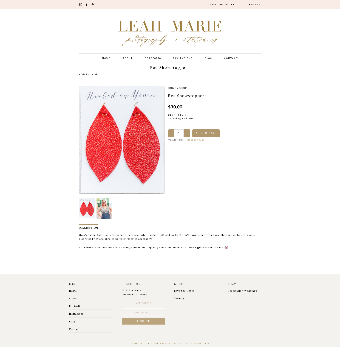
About (73, 298)
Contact (74, 329)
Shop (94, 74)
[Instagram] (82, 4)
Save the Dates (184, 290)
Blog (72, 321)
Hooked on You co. (195, 139)
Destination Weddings (242, 290)
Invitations (76, 313)
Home (83, 74)
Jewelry (179, 298)
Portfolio (75, 306)
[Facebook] (88, 4)
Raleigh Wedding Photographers (170, 37)
